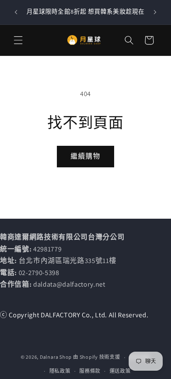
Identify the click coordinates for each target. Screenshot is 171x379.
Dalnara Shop (56, 357)
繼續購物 (85, 156)
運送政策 (120, 371)
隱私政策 (60, 371)
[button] (18, 40)
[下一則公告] (155, 12)
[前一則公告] (16, 12)
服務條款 (89, 371)
